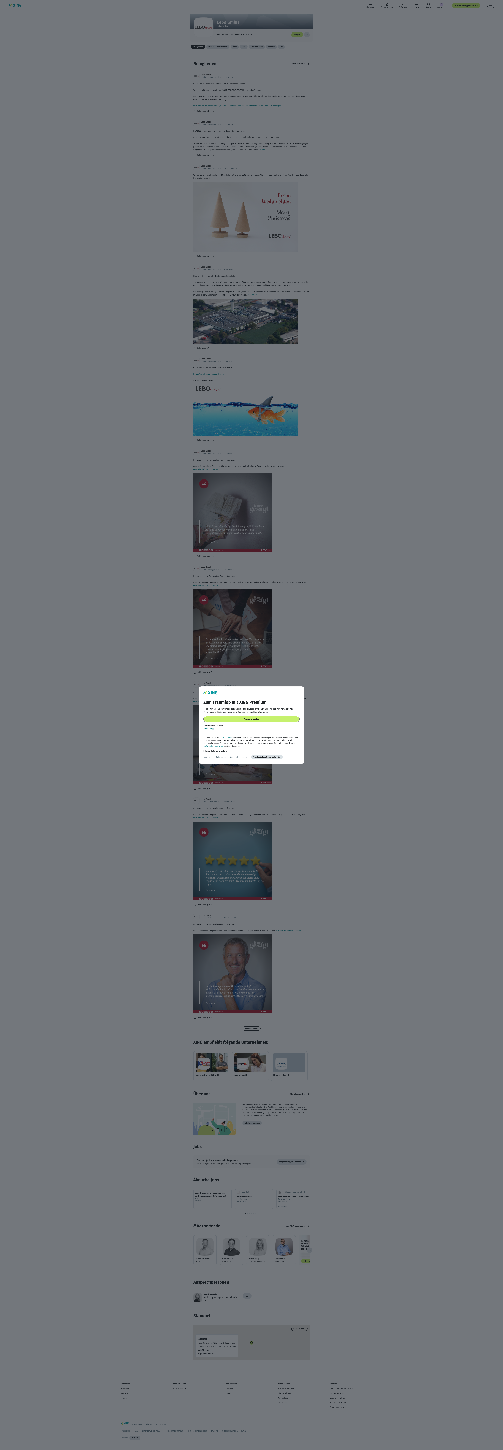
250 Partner (227, 738)
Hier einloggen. (209, 728)
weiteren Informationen (213, 746)
